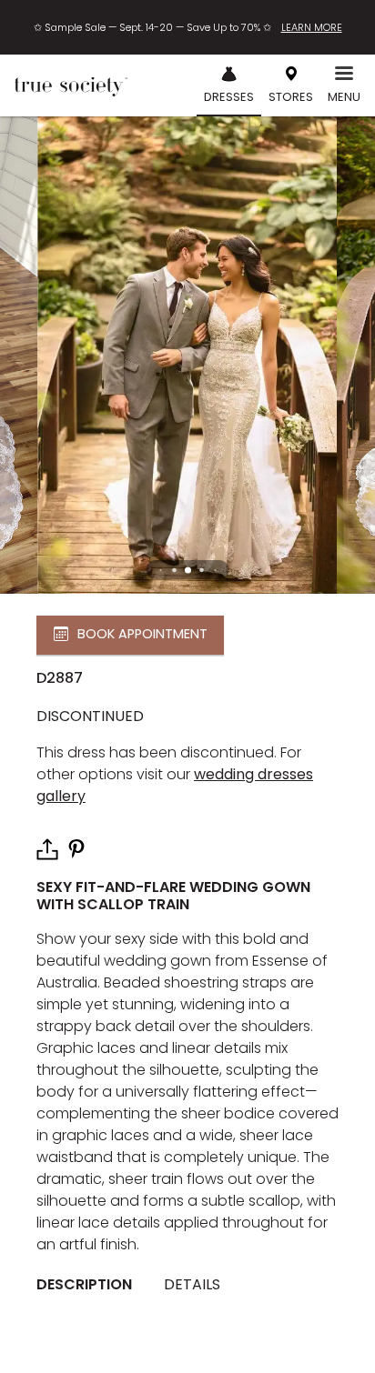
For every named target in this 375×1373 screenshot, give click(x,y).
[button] (188, 569)
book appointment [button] (142, 635)
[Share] (47, 849)
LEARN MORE (311, 27)
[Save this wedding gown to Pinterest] (76, 848)
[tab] (91, 1285)
